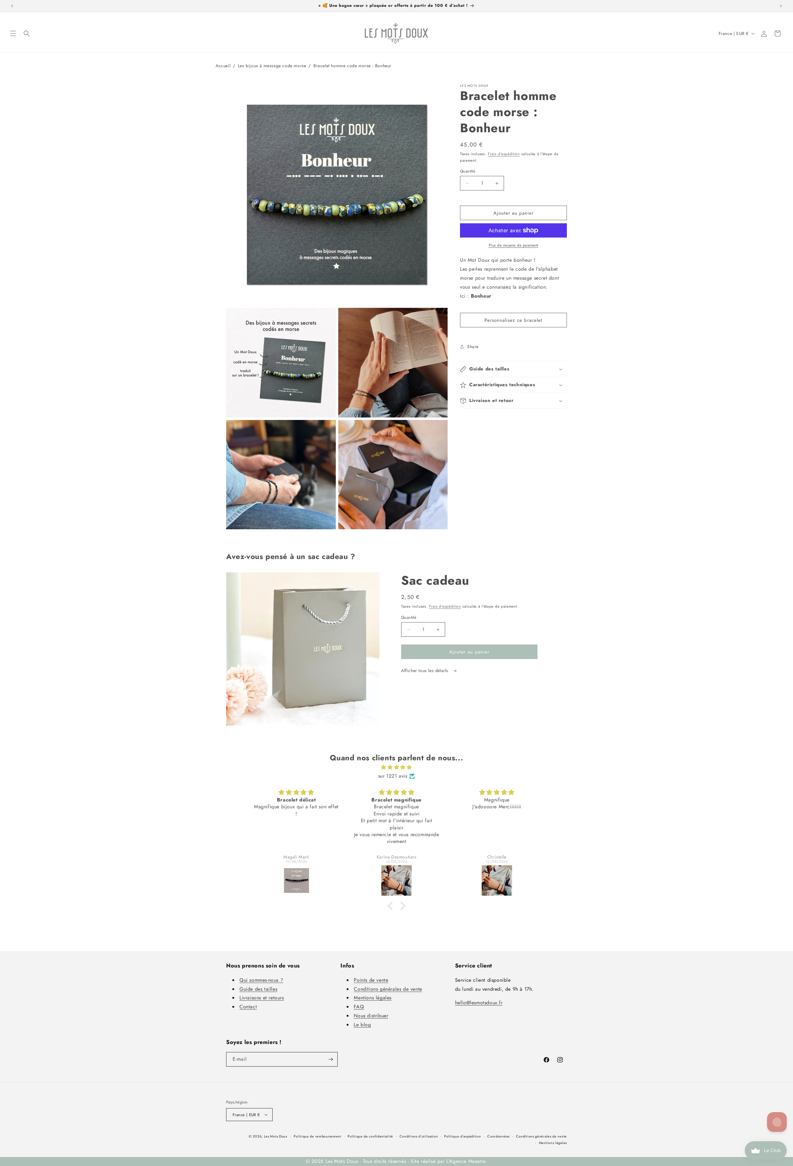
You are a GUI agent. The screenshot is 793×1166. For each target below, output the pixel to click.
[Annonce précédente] (12, 6)
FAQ (359, 1006)
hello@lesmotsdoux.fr (479, 1002)
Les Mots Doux (275, 1136)
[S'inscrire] (330, 1059)
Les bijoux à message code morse (272, 66)
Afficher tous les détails (425, 670)
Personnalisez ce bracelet (513, 320)
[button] (13, 33)
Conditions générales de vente (388, 989)
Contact (248, 1006)
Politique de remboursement (317, 1136)
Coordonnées (498, 1136)
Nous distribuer (371, 1015)
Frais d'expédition (504, 154)
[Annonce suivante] (781, 6)
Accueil (223, 66)
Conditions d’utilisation (419, 1136)
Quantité (467, 171)
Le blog (362, 1024)
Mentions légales (373, 997)
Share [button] (473, 346)
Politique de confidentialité (370, 1136)
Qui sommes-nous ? (261, 980)
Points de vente (371, 980)
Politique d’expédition (462, 1136)
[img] (396, 767)
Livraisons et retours (261, 997)
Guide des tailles (258, 989)
